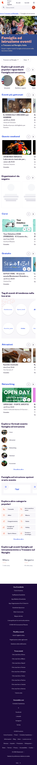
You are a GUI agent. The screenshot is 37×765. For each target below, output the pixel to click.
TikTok (19, 725)
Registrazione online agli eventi (18, 639)
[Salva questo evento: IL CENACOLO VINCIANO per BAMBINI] (24, 110)
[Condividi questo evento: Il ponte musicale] (29, 360)
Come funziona (18, 590)
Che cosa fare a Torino (18, 676)
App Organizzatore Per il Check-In (18, 603)
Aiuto (19, 739)
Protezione (20, 743)
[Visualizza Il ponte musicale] (16, 355)
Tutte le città (18, 693)
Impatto (12, 743)
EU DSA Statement (17, 752)
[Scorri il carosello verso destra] (33, 70)
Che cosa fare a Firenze (18, 667)
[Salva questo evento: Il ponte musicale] (24, 360)
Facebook (18, 712)
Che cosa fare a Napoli (18, 663)
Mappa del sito (18, 616)
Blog (14, 739)
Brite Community (18, 612)
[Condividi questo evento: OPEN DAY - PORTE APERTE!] (29, 400)
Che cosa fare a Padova (18, 680)
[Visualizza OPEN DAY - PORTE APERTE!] (16, 395)
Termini (9, 747)
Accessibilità (23, 747)
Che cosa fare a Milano (18, 659)
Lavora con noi (27, 739)
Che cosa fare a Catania (19, 684)
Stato (3, 747)
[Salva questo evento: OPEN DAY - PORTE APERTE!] (24, 400)
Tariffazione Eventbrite (18, 595)
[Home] (2, 3)
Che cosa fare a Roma (18, 654)
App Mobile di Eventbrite (18, 599)
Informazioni (7, 739)
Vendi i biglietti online (18, 635)
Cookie (31, 747)
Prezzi (16, 735)
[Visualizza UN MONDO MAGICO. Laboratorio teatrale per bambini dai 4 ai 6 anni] (16, 147)
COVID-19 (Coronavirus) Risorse (18, 624)
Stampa (6, 743)
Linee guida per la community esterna (18, 620)
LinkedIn (18, 716)
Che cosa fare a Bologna (18, 671)
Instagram (18, 720)
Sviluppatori (28, 743)
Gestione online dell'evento (18, 644)
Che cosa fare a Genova (18, 688)
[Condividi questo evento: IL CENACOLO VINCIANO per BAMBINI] (29, 110)
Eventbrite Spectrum (18, 607)
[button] (11, 60)
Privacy (15, 747)
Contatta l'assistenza (18, 703)
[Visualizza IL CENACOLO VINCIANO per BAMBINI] (16, 105)
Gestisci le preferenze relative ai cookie (18, 756)
